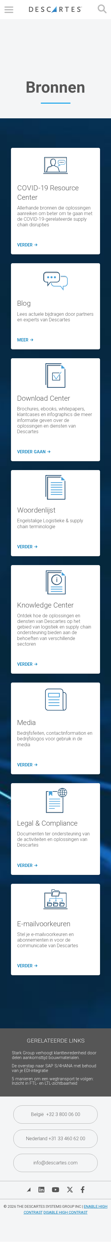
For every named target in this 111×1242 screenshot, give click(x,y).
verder (26, 245)
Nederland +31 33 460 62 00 (55, 1138)
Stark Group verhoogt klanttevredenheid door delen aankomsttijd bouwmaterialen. (54, 1055)
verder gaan (33, 452)
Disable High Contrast (66, 1212)
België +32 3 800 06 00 (55, 1114)
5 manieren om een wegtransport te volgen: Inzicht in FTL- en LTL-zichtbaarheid (53, 1081)
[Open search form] (102, 9)
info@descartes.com (55, 1163)
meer (24, 340)
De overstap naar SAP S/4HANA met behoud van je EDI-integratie (54, 1068)
